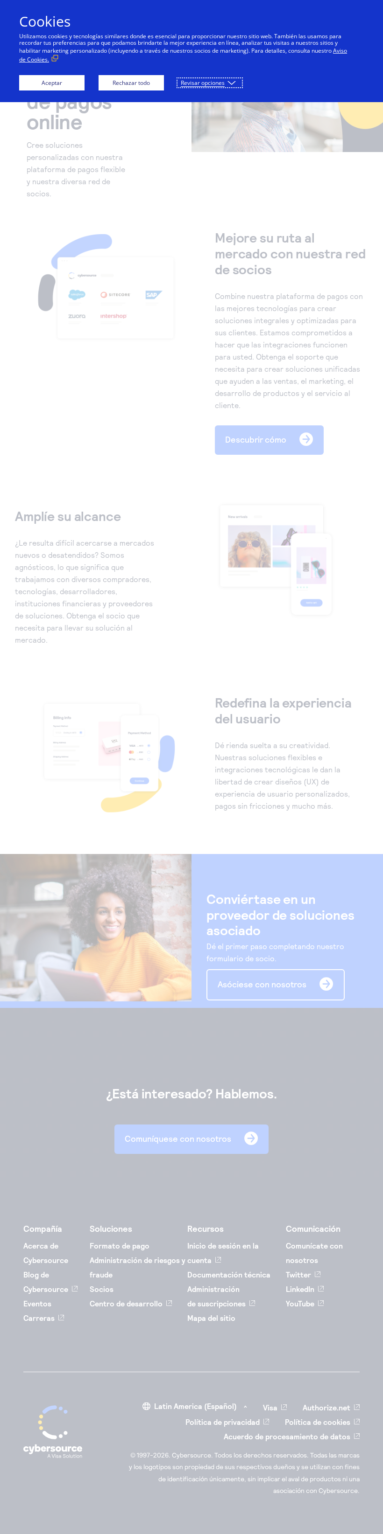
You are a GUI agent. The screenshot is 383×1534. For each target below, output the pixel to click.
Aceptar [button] (52, 83)
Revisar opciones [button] (203, 83)
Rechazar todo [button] (131, 83)
